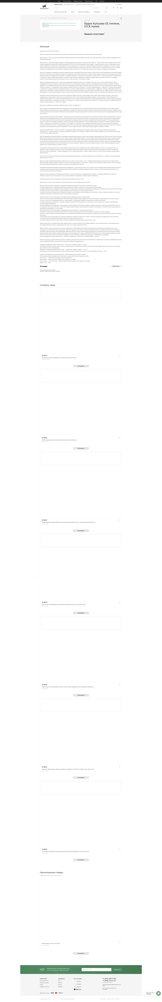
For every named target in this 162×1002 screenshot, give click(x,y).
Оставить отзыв (115, 266)
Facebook (79, 981)
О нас (59, 1)
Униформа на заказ (78, 1)
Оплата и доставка (67, 1)
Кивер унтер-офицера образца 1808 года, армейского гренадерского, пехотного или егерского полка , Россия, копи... (68, 769)
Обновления (97, 11)
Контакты (102, 1)
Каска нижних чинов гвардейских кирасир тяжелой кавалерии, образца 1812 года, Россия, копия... (64, 604)
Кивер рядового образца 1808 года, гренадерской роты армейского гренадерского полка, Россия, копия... (65, 851)
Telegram (79, 986)
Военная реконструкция (61, 11)
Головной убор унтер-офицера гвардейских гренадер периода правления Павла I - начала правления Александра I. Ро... (69, 522)
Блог (97, 1)
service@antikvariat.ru (69, 4)
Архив (106, 11)
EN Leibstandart (118, 4)
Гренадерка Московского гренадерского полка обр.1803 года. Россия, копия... (59, 357)
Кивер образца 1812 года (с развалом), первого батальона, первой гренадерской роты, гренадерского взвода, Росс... (68, 686)
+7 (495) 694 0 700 (109, 979)
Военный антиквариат (84, 11)
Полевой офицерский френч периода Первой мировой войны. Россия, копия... (59, 440)
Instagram (79, 984)
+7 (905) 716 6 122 (109, 981)
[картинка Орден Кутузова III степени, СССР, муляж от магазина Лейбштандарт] (81, 908)
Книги (72, 11)
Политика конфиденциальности (68, 998)
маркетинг (117, 998)
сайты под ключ (110, 998)
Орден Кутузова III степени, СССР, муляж (51, 943)
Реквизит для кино (89, 1)
